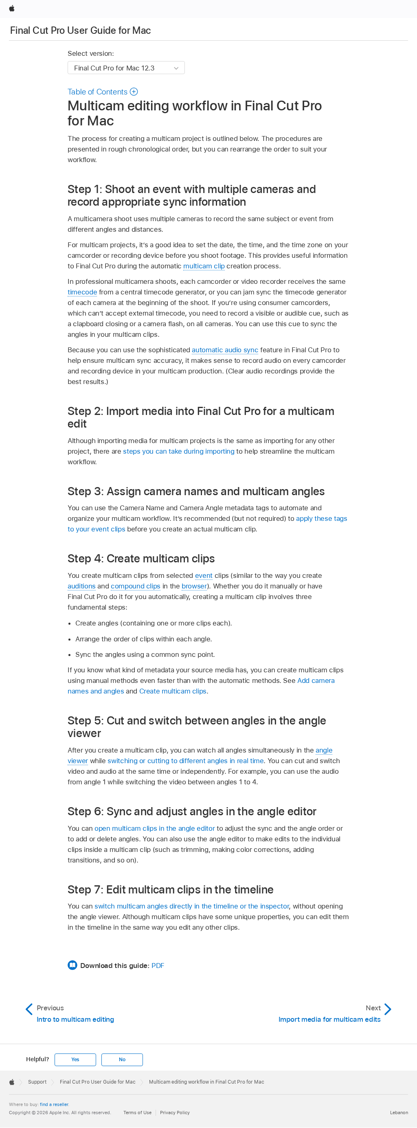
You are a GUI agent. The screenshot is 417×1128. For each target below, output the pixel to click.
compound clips (135, 586)
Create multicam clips (173, 691)
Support (37, 1082)
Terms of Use (137, 1112)
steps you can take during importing (179, 451)
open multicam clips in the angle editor (154, 828)
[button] (103, 92)
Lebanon (399, 1112)
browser (194, 586)
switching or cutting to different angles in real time (185, 761)
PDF (158, 965)
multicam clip (203, 266)
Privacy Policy (175, 1112)
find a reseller (54, 1104)
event (204, 575)
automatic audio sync (225, 350)
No (122, 1059)
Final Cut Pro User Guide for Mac (80, 30)
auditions (82, 586)
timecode (82, 292)
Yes (75, 1059)
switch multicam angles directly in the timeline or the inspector (191, 906)
